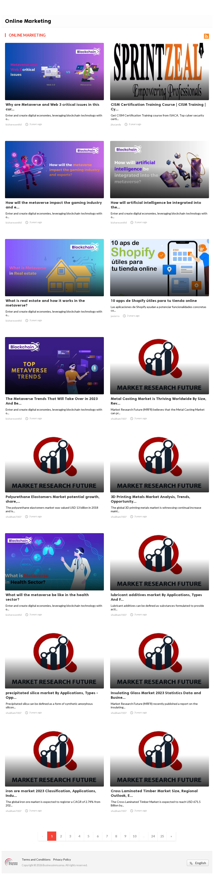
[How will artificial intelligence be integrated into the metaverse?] (159, 187)
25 (162, 836)
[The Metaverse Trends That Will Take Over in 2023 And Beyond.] (54, 383)
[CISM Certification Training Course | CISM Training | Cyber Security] (159, 89)
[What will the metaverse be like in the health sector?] (54, 579)
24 (153, 836)
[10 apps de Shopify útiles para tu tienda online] (159, 285)
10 (134, 836)
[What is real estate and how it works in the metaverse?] (54, 285)
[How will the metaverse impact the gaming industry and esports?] (54, 187)
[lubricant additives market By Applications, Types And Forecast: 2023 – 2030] (159, 579)
